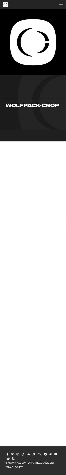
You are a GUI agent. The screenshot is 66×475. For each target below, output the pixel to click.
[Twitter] (12, 454)
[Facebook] (7, 454)
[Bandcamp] (45, 454)
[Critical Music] (5, 4)
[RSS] (13, 458)
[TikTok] (22, 454)
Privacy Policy (14, 467)
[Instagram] (17, 454)
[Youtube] (55, 454)
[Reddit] (8, 458)
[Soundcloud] (28, 454)
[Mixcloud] (39, 454)
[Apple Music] (50, 454)
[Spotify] (33, 454)
